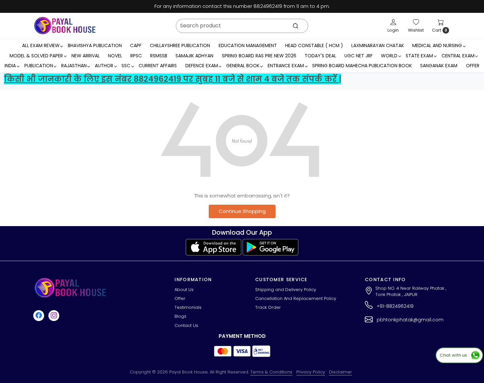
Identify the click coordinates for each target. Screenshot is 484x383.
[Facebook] (39, 315)
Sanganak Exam (438, 65)
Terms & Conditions (271, 372)
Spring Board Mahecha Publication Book (362, 65)
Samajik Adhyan (194, 55)
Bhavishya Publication (95, 45)
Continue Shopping (242, 211)
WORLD (389, 55)
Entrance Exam (286, 65)
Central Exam (458, 55)
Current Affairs (158, 65)
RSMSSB (158, 55)
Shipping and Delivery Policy (285, 289)
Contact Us (186, 325)
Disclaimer (340, 372)
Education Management (248, 45)
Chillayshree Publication (180, 45)
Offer (472, 65)
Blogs (180, 316)
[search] (295, 26)
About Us (184, 289)
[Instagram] (54, 315)
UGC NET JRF (358, 55)
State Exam (419, 55)
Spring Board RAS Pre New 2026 (259, 55)
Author (104, 65)
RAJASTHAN (74, 65)
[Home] (65, 25)
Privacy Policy (310, 372)
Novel (115, 55)
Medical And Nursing (437, 45)
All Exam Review (41, 45)
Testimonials (188, 307)
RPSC (136, 55)
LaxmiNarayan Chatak (377, 45)
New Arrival (85, 55)
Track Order (268, 307)
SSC (125, 65)
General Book (242, 65)
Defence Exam (201, 65)
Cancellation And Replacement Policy (295, 298)
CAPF (136, 45)
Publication (38, 65)
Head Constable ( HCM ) (314, 45)
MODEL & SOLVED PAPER (36, 55)
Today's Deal (320, 55)
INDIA (10, 65)
